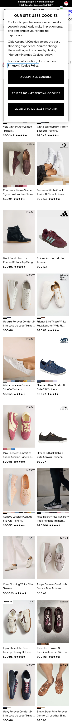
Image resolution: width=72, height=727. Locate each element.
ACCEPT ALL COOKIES (36, 77)
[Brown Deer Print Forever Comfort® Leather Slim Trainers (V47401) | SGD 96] (53, 684)
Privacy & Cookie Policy (23, 65)
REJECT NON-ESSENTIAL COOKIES (36, 93)
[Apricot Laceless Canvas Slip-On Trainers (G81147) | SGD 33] (19, 489)
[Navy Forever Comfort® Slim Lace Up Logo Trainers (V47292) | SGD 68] (19, 684)
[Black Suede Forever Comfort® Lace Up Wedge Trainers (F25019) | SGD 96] (19, 231)
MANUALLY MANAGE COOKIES (36, 109)
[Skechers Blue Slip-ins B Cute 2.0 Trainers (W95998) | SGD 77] (53, 358)
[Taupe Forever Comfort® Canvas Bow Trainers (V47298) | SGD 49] (53, 557)
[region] (36, 66)
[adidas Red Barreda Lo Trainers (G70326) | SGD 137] (53, 231)
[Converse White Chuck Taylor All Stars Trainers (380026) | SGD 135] (53, 163)
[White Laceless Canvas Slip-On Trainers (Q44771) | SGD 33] (19, 358)
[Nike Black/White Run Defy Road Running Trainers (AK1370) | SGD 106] (53, 489)
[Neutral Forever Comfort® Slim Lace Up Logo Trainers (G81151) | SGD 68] (19, 295)
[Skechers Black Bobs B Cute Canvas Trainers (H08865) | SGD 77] (53, 426)
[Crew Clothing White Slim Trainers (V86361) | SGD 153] (19, 557)
